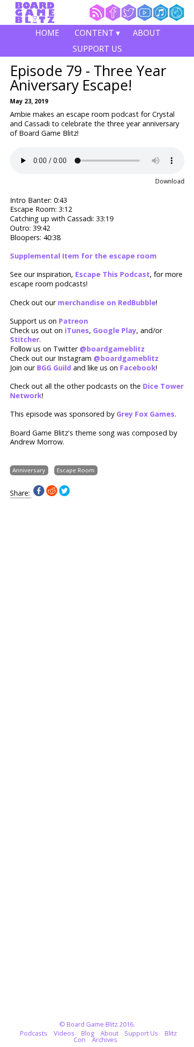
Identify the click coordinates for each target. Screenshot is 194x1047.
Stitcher (24, 339)
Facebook (138, 367)
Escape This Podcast (112, 274)
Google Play (114, 330)
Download (170, 181)
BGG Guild (54, 367)
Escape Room (76, 470)
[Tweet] (64, 493)
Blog (87, 1033)
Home (47, 32)
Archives (104, 1039)
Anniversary (28, 470)
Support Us (97, 48)
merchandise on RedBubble (107, 302)
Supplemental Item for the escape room (83, 256)
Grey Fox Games (145, 414)
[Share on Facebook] (38, 493)
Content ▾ (97, 34)
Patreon (73, 321)
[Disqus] (97, 622)
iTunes (77, 330)
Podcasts (33, 1033)
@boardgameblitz (112, 348)
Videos (64, 1033)
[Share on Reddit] (51, 493)
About (147, 32)
